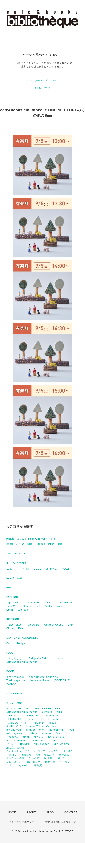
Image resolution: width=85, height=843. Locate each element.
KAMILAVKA (13, 726)
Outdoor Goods (53, 624)
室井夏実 (65, 761)
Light (71, 624)
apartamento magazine (43, 677)
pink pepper (41, 744)
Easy (9, 568)
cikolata (47, 712)
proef (26, 737)
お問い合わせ (42, 87)
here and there (39, 680)
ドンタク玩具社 (15, 758)
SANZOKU (39, 740)
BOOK (10, 671)
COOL (37, 568)
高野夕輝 (50, 761)
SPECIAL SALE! (16, 553)
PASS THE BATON (17, 744)
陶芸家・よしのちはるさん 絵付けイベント (31, 538)
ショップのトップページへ (42, 80)
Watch (60, 606)
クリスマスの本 (15, 677)
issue (52, 722)
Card (9, 643)
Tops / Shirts (14, 602)
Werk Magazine (16, 680)
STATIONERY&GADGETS (22, 637)
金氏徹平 (68, 751)
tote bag (23, 609)
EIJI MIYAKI (13, 719)
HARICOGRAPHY (17, 722)
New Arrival (14, 578)
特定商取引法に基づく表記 (60, 821)
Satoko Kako (56, 737)
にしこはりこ (14, 761)
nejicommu (56, 729)
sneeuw (38, 737)
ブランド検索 (14, 703)
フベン (10, 765)
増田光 (61, 758)
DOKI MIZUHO (30, 715)
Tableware (33, 624)
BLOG (50, 812)
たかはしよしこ (15, 658)
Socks (48, 606)
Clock (9, 628)
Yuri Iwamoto (62, 744)
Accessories (34, 602)
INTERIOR (12, 619)
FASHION (12, 597)
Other (9, 609)
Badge (21, 643)
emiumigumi (51, 715)
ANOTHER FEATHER (47, 708)
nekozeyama (14, 733)
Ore (58, 733)
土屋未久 (64, 754)
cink (59, 712)
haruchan (39, 722)
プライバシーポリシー (22, 821)
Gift (8, 587)
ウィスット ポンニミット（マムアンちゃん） (32, 751)
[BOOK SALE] (62, 680)
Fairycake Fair (38, 658)
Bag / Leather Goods (60, 602)
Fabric (22, 628)
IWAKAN (11, 684)
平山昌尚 (34, 758)
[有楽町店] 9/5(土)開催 (19, 544)
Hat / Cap (12, 606)
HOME (12, 812)
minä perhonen (35, 729)
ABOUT (31, 812)
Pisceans (12, 737)
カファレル (58, 658)
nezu (71, 729)
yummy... (51, 568)
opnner (46, 733)
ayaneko (24, 765)
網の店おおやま (15, 747)
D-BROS (11, 715)
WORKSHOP (14, 693)
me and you (13, 729)
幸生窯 (38, 765)
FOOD (10, 652)
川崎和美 (11, 754)
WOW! (65, 568)
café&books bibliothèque (22, 662)
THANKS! (23, 568)
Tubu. (53, 740)
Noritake (32, 733)
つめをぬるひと (45, 754)
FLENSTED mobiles (50, 719)
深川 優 (48, 758)
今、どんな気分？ (16, 563)
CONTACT (70, 812)
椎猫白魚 (26, 754)
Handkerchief (31, 606)
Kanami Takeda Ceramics (42, 726)
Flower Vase (14, 624)
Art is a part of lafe (18, 708)
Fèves (29, 719)
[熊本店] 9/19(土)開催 (50, 544)
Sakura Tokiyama (17, 740)
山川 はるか (33, 761)
